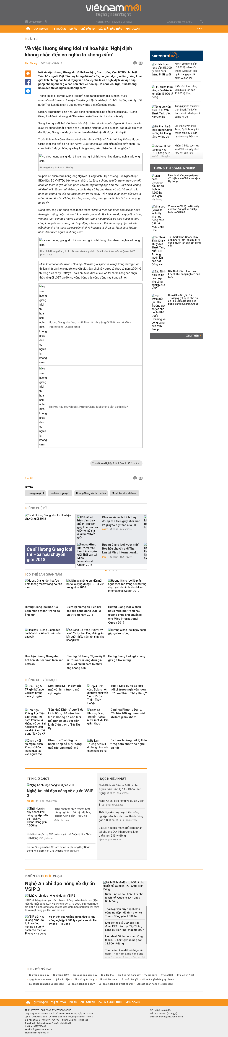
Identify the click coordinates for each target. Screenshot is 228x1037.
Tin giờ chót (38, 779)
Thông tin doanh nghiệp (174, 168)
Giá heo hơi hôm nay (129, 975)
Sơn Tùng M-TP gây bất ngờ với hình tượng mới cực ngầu (64, 689)
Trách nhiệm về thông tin (37, 1032)
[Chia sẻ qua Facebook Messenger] (28, 91)
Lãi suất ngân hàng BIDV (81, 984)
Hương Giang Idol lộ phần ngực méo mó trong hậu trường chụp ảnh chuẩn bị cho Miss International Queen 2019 (125, 614)
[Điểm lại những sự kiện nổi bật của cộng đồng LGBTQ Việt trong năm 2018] (85, 587)
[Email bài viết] (139, 63)
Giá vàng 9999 (61, 975)
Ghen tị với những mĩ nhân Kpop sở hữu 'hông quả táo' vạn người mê (65, 743)
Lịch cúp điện (62, 979)
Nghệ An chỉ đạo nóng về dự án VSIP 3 (60, 793)
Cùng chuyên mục (41, 680)
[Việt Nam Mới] (114, 10)
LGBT (105, 529)
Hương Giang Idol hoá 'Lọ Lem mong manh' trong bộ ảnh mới (42, 610)
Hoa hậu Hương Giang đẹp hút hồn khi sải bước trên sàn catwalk (44, 660)
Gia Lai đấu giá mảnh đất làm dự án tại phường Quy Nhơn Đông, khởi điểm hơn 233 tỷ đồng (120, 831)
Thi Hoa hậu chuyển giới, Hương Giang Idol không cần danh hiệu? (88, 406)
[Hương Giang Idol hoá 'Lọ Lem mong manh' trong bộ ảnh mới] (44, 587)
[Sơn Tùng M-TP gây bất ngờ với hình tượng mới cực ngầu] (35, 694)
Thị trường (58, 29)
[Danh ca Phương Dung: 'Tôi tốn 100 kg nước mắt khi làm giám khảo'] (98, 721)
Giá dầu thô (107, 975)
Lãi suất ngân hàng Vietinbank (116, 984)
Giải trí (32, 39)
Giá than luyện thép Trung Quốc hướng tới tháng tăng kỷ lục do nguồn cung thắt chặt (187, 131)
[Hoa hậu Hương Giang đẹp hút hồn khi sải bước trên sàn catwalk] (44, 636)
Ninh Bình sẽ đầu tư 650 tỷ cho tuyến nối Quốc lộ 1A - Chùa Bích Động (120, 789)
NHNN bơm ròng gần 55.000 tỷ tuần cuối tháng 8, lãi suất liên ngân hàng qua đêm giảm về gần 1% (186, 70)
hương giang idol (35, 493)
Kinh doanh (133, 29)
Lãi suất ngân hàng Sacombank (46, 984)
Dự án (73, 29)
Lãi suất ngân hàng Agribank (158, 979)
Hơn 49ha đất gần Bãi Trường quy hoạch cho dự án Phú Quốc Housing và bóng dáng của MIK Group (183, 299)
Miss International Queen (124, 493)
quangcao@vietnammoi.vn (169, 1016)
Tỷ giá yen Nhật (185, 975)
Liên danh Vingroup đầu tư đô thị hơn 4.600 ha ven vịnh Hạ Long (184, 178)
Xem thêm (193, 335)
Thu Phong (31, 63)
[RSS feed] (46, 21)
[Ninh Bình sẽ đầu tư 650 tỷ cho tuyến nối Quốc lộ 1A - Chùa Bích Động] (125, 886)
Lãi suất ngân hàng (84, 979)
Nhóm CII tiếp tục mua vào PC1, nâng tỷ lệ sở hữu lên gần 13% (187, 149)
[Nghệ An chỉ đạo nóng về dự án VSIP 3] (61, 785)
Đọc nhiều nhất (113, 779)
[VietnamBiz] (165, 55)
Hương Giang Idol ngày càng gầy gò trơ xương (126, 658)
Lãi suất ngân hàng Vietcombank (154, 984)
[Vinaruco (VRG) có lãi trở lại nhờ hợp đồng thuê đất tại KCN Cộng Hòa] (159, 218)
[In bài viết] (134, 63)
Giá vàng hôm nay (39, 975)
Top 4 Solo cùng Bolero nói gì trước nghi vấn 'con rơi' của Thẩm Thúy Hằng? (128, 689)
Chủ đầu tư (88, 29)
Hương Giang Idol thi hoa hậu (91, 493)
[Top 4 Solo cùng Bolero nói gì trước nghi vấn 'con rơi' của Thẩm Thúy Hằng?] (98, 694)
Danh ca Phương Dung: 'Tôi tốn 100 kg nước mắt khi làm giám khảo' (127, 713)
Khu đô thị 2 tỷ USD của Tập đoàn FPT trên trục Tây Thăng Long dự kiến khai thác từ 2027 (124, 926)
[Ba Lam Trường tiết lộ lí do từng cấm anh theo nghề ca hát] (98, 747)
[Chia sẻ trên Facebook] (28, 82)
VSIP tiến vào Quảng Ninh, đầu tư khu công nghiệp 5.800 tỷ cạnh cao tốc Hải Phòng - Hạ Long (73, 920)
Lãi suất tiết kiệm (108, 979)
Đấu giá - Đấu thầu (110, 29)
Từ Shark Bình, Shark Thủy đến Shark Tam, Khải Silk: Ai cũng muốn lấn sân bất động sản (184, 241)
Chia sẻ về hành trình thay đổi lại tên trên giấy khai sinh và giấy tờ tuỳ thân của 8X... (121, 521)
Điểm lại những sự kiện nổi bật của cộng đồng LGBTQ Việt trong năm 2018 (83, 610)
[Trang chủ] (28, 29)
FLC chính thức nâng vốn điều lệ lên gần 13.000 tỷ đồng (186, 90)
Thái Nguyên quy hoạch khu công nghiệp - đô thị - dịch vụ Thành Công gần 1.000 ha (73, 812)
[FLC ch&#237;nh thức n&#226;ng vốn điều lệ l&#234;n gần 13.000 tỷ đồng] (162, 92)
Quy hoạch (41, 29)
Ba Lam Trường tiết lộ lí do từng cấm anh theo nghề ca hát (128, 743)
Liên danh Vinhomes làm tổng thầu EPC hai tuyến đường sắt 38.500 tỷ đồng (124, 940)
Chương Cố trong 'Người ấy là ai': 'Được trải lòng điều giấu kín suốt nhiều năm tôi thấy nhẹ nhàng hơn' (85, 662)
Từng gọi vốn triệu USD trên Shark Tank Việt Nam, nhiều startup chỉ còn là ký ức (187, 111)
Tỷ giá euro (150, 975)
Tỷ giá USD (167, 975)
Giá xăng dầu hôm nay (84, 975)
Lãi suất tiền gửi (129, 979)
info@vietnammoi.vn (41, 1029)
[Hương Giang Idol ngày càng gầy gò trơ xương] (127, 633)
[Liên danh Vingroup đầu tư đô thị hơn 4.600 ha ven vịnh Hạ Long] (159, 187)
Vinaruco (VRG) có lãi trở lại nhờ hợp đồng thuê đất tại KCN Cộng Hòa (184, 209)
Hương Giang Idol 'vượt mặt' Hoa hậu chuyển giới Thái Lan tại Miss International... (120, 548)
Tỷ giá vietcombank (40, 979)
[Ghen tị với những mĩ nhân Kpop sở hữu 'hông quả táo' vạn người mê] (35, 747)
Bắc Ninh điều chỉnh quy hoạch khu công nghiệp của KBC (184, 274)
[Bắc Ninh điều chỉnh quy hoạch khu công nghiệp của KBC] (159, 280)
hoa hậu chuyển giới (60, 493)
